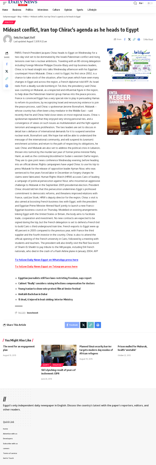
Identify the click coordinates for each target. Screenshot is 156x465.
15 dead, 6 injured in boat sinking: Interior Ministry (45, 299)
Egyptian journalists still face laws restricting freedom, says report (55, 278)
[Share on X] (129, 39)
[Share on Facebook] (124, 39)
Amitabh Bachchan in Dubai (32, 294)
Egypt (46, 365)
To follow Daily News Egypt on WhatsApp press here (46, 259)
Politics (9, 22)
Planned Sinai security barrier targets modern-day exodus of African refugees (96, 350)
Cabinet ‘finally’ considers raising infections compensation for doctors (56, 283)
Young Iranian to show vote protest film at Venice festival (49, 288)
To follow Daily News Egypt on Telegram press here (46, 266)
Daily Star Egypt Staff (24, 37)
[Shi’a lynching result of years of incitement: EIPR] (58, 355)
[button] (5, 3)
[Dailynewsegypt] (22, 3)
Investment (32, 312)
